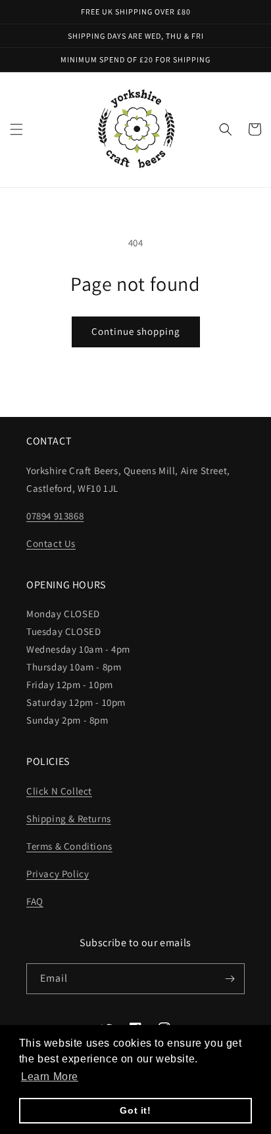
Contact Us (51, 543)
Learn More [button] (49, 1076)
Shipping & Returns (68, 818)
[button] (16, 129)
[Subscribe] (229, 978)
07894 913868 (55, 516)
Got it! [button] (135, 1110)
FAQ (34, 901)
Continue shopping (135, 331)
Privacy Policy (57, 873)
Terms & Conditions (69, 846)
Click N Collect (59, 791)
